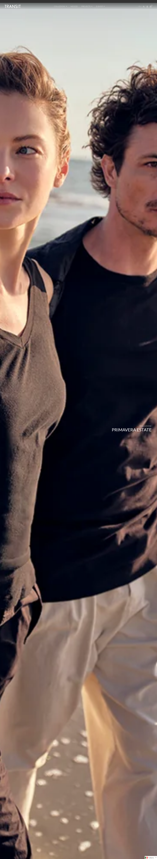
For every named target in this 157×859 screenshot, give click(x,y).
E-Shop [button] (99, 6)
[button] (151, 857)
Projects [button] (86, 6)
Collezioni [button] (60, 6)
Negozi (74, 6)
